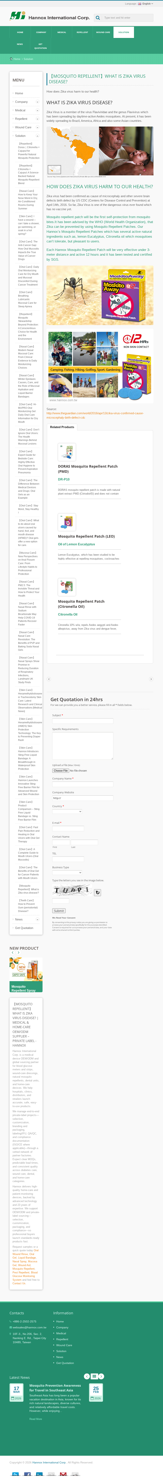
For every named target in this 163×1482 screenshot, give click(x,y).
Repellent (82, 32)
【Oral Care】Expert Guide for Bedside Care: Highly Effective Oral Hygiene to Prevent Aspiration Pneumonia (28, 462)
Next (13, 952)
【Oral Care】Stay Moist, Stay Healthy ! (28, 509)
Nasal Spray (19, 1261)
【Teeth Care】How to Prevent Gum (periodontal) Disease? (28, 906)
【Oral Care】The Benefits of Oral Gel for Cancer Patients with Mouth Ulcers (28, 873)
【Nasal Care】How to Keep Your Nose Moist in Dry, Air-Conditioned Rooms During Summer (28, 200)
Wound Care (103, 32)
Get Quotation (40, 46)
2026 (18, 1398)
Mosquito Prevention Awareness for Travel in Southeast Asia (55, 1387)
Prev (18, 952)
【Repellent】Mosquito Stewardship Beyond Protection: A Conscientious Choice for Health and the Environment (28, 326)
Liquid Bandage (27, 1257)
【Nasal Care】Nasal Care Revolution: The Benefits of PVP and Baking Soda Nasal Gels (29, 641)
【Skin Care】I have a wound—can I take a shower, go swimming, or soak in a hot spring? (28, 225)
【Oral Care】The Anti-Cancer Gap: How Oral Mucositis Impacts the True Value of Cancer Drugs (28, 250)
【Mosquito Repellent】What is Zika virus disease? (28, 889)
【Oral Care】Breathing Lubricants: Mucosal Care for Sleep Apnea (27, 299)
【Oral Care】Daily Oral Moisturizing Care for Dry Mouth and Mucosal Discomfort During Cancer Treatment (28, 276)
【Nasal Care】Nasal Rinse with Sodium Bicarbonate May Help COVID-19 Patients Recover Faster (27, 614)
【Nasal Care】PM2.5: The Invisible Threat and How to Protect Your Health (28, 588)
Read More (35, 1419)
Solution (123, 32)
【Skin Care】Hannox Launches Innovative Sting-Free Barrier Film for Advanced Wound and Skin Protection (29, 785)
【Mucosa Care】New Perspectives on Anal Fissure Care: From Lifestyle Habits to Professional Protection (28, 563)
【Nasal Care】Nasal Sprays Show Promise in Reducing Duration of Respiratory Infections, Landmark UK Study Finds (28, 670)
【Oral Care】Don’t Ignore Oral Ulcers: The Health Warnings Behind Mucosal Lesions (28, 436)
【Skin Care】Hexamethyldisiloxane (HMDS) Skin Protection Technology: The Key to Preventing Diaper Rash (30, 729)
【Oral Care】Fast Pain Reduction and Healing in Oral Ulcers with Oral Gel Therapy (29, 834)
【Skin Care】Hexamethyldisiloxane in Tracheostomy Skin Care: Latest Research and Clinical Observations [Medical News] (30, 701)
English (147, 3)
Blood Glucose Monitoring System (25, 1276)
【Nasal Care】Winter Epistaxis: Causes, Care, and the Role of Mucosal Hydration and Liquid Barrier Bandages (29, 386)
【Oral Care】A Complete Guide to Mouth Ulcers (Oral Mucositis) (28, 854)
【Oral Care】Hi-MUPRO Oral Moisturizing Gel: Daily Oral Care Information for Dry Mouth (28, 413)
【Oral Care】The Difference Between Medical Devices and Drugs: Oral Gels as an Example (28, 489)
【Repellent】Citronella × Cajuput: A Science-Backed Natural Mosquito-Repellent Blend (28, 174)
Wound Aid (24, 1265)
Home (20, 32)
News (20, 44)
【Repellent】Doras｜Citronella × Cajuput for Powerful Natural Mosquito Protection (29, 150)
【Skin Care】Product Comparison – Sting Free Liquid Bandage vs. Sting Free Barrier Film (29, 811)
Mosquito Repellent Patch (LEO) (86, 536)
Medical (61, 32)
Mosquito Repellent (24, 1268)
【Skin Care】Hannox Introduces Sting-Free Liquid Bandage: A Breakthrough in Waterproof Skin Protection (28, 758)
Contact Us (19, 1283)
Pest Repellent (21, 1272)
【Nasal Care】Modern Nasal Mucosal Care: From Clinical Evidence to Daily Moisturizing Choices (27, 357)
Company (41, 32)
